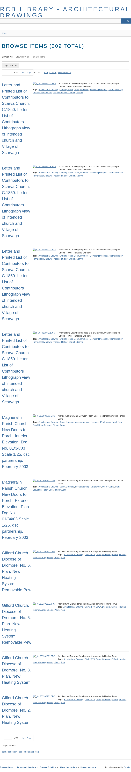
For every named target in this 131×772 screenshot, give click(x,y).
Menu (4, 33)
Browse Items (6, 767)
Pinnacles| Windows (42, 92)
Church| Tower (66, 89)
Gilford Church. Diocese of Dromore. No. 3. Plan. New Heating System (16, 670)
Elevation (95, 422)
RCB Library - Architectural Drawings (65, 12)
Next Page (27, 73)
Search (128, 21)
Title (46, 72)
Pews (57, 557)
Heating (122, 554)
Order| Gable (108, 487)
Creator (52, 72)
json (21, 752)
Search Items (39, 57)
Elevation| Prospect (98, 89)
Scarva (79, 92)
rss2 (37, 752)
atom (4, 752)
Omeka (127, 767)
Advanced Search (123, 21)
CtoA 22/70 (90, 554)
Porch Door (117, 422)
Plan (63, 557)
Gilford (115, 554)
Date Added (63, 72)
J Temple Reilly (115, 89)
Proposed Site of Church (64, 92)
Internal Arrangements (43, 557)
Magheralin (105, 422)
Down (76, 89)
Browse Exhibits (48, 767)
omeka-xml (29, 752)
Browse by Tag (23, 57)
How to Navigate (88, 767)
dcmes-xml (13, 752)
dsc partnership (82, 422)
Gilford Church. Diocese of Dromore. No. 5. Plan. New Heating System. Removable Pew (16, 623)
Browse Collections (26, 767)
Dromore (84, 89)
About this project (68, 767)
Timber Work (59, 425)
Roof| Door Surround (42, 425)
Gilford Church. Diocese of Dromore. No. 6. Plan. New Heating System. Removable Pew (16, 571)
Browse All (7, 57)
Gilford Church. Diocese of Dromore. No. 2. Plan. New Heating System (16, 710)
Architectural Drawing (49, 89)
